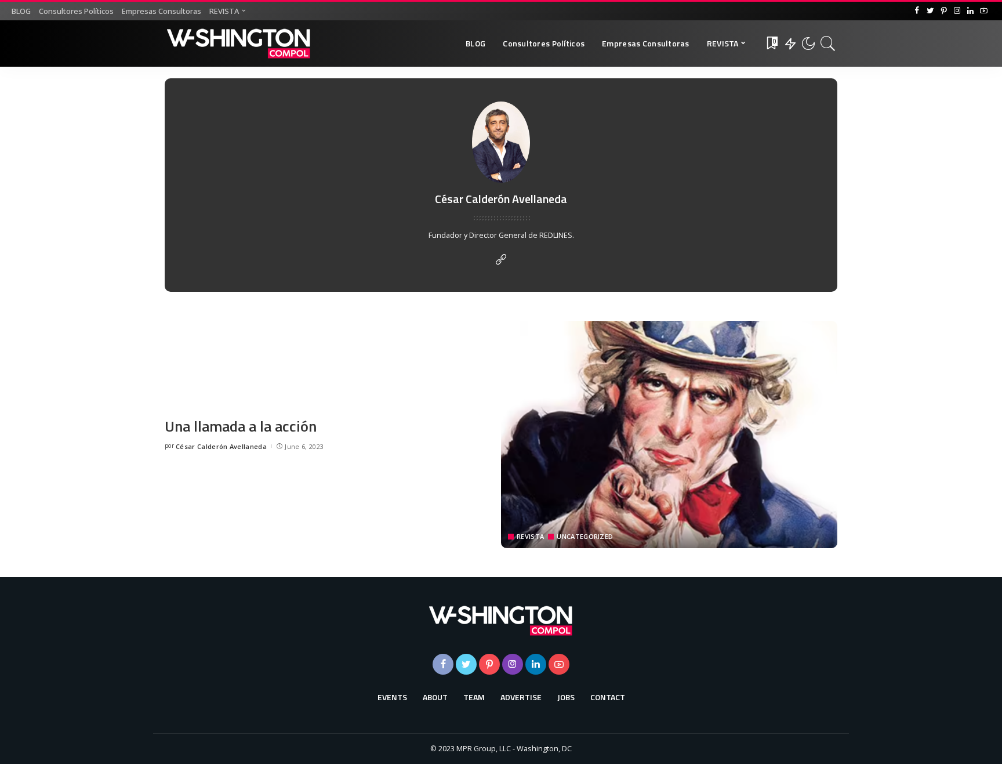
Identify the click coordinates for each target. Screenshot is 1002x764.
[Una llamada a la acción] (669, 434)
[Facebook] (917, 11)
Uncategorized (585, 536)
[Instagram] (957, 11)
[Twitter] (930, 11)
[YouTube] (983, 11)
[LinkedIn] (970, 11)
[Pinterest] (943, 11)
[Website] (501, 260)
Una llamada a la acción (241, 426)
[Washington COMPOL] (239, 43)
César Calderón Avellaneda (221, 446)
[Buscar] (828, 43)
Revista (530, 536)
